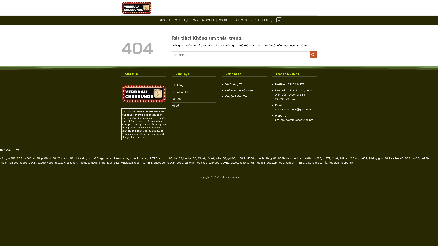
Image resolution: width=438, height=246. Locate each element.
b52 (116, 162)
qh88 (102, 162)
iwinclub (125, 162)
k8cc (3, 158)
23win (61, 158)
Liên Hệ (267, 20)
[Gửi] (313, 54)
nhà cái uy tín (83, 158)
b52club (272, 162)
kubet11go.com (138, 158)
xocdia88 (201, 162)
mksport (136, 162)
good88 (383, 158)
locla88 (84, 162)
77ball (67, 162)
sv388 (12, 158)
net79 (363, 158)
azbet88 (220, 158)
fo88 (281, 162)
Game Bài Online (204, 20)
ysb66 (231, 158)
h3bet (210, 158)
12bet (334, 158)
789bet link (347, 162)
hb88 (50, 162)
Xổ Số (254, 20)
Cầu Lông (240, 20)
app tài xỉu (320, 162)
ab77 (75, 162)
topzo (58, 162)
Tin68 (300, 162)
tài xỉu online (294, 158)
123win (354, 158)
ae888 (23, 162)
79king (373, 158)
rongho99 (263, 158)
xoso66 (260, 162)
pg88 (44, 158)
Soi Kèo (224, 20)
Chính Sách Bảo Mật (239, 90)
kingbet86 (189, 158)
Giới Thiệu (182, 20)
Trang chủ (163, 20)
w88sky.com (101, 158)
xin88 (52, 158)
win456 (147, 162)
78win (32, 162)
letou (161, 158)
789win (170, 162)
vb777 (326, 158)
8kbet (234, 162)
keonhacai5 (396, 158)
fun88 (70, 158)
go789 (425, 158)
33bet (201, 158)
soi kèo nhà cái (119, 158)
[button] (279, 20)
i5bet (14, 162)
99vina (225, 162)
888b (20, 158)
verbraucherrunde (230, 177)
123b (110, 162)
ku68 (416, 158)
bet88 (307, 158)
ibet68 (178, 158)
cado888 (159, 162)
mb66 (94, 162)
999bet (344, 158)
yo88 (273, 158)
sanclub (190, 162)
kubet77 (5, 162)
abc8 (242, 162)
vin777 (153, 158)
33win (309, 162)
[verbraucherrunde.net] (138, 7)
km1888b (249, 158)
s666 (28, 158)
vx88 (240, 158)
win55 (251, 162)
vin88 (36, 158)
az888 (42, 162)
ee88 (180, 162)
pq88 (169, 158)
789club (334, 162)
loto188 (316, 158)
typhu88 (214, 162)
